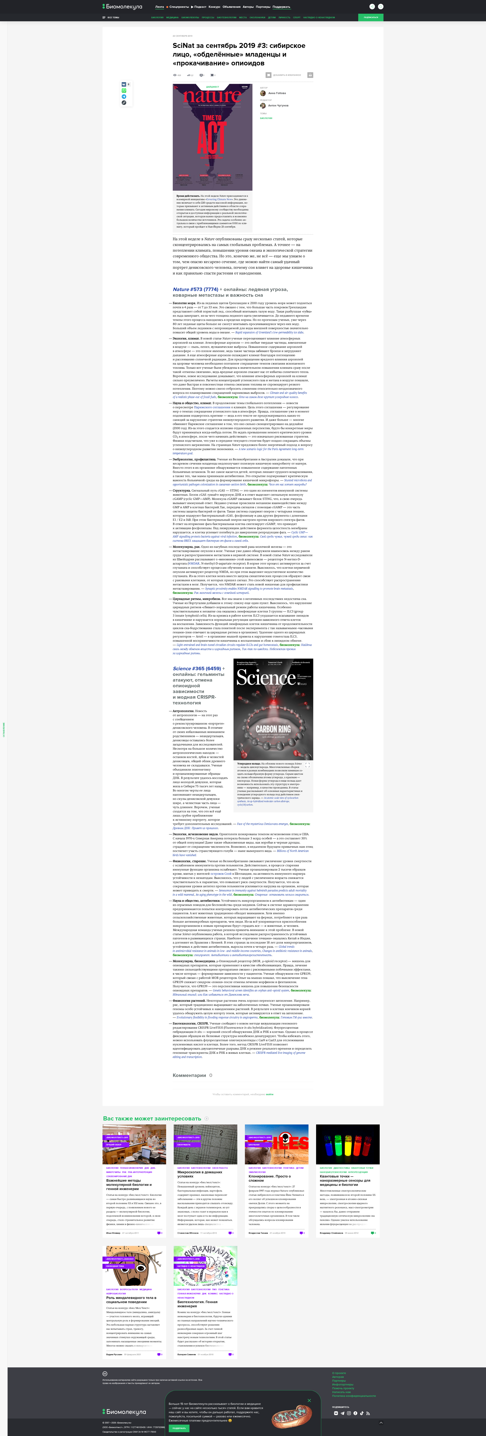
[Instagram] (349, 1413)
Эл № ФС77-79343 (147, 1432)
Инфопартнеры (342, 1384)
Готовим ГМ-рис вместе (296, 1017)
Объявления (232, 7)
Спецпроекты (179, 7)
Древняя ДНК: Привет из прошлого (195, 828)
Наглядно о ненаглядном (319, 17)
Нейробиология (116, 1293)
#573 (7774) (195, 289)
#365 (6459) (197, 668)
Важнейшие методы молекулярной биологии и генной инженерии (129, 1185)
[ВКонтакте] (336, 1413)
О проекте (339, 1373)
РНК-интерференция (140, 1172)
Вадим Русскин (114, 1354)
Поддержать (179, 1428)
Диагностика (342, 1168)
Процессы (208, 17)
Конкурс (214, 7)
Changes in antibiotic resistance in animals (287, 951)
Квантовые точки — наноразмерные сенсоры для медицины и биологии (345, 1180)
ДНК (146, 1168)
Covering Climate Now (219, 199)
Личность (284, 17)
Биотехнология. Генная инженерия (198, 1304)
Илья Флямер (113, 1233)
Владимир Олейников (331, 1233)
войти (269, 1094)
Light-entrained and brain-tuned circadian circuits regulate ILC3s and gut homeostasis (227, 645)
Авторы (248, 7)
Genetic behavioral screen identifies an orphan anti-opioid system (251, 990)
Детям (272, 17)
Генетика (288, 1168)
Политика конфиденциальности (354, 1396)
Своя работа (220, 1168)
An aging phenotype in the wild (214, 894)
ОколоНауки (257, 17)
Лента (159, 7)
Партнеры (263, 7)
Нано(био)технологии (333, 1172)
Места (243, 17)
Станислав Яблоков (188, 1233)
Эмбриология (257, 1172)
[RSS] (368, 1413)
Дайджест (212, 87)
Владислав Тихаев (258, 1233)
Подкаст (198, 7)
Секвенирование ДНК (119, 1176)
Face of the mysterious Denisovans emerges (262, 824)
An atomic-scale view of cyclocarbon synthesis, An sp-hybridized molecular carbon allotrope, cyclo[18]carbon (267, 801)
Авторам (338, 1377)
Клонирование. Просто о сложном (270, 1178)
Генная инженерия (131, 1168)
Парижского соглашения (212, 407)
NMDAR (194, 563)
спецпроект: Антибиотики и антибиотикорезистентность (233, 955)
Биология (157, 17)
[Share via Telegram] (124, 96)
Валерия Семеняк (187, 1354)
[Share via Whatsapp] (124, 90)
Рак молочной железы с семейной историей (221, 593)
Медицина (172, 17)
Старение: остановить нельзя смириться (281, 894)
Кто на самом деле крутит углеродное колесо (268, 397)
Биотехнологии (226, 17)
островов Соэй (221, 873)
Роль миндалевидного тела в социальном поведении (131, 1300)
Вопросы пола (129, 1289)
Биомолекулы (190, 17)
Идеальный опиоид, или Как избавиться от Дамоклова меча (211, 994)
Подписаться (371, 17)
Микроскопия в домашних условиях (200, 1174)
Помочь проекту (343, 1388)
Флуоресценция (358, 1172)
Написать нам (341, 1392)
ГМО (214, 1289)
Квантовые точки (362, 1168)
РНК (124, 1172)
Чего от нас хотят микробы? (288, 484)
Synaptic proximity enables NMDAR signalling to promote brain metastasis (249, 588)
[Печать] (310, 75)
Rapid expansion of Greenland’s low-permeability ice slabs (269, 332)
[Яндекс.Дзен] (355, 1413)
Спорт (297, 17)
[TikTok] (362, 1413)
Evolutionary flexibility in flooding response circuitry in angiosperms (217, 1017)
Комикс (213, 1293)
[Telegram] (342, 1413)
